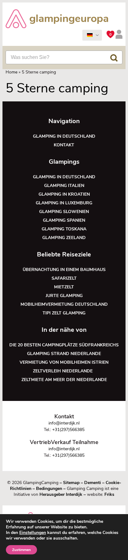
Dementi (92, 483)
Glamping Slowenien (64, 212)
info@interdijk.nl (64, 423)
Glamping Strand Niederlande (64, 354)
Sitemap (71, 483)
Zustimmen (21, 549)
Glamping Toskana (64, 229)
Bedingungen (49, 488)
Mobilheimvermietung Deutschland (64, 304)
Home (11, 72)
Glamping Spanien (64, 220)
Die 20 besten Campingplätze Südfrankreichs (64, 345)
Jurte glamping (64, 296)
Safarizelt (64, 278)
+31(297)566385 (68, 430)
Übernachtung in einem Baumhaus (64, 270)
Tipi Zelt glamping (64, 313)
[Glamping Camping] (56, 19)
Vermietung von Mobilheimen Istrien (64, 362)
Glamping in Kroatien (64, 194)
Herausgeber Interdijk (60, 494)
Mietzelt (64, 287)
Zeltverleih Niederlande (64, 371)
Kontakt (64, 145)
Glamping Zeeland (64, 238)
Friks (109, 494)
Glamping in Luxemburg (64, 203)
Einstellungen (32, 533)
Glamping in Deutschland (64, 136)
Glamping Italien (64, 186)
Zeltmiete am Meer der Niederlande (64, 380)
